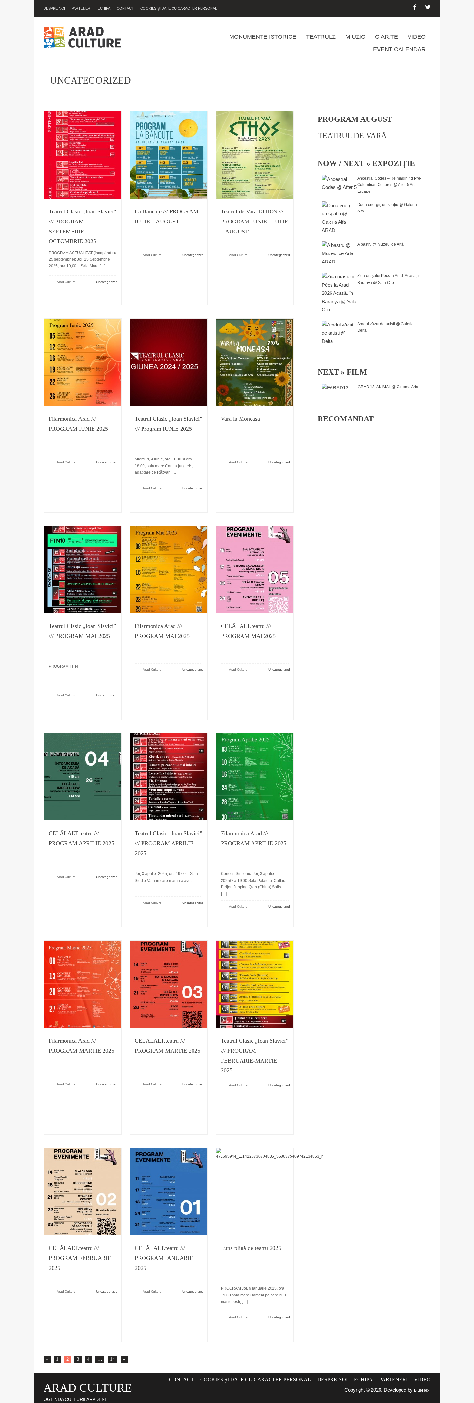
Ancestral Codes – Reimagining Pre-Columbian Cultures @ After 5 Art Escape (389, 185)
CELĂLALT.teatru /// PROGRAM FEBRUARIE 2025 (80, 1258)
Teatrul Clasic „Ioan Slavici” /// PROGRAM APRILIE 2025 (168, 843)
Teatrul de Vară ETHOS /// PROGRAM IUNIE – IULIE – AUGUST (254, 221)
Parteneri (81, 8)
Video (417, 37)
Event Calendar (399, 49)
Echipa (104, 8)
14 (111, 1359)
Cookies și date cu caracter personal (178, 8)
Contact (125, 8)
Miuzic (355, 37)
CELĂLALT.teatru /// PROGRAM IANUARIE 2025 (164, 1258)
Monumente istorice (262, 37)
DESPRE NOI (54, 8)
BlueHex (421, 1390)
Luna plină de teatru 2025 (251, 1248)
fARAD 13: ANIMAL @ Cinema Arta (387, 387)
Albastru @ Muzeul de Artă (380, 244)
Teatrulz (321, 37)
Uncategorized (107, 282)
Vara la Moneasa (240, 419)
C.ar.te (386, 37)
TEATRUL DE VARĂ (352, 135)
